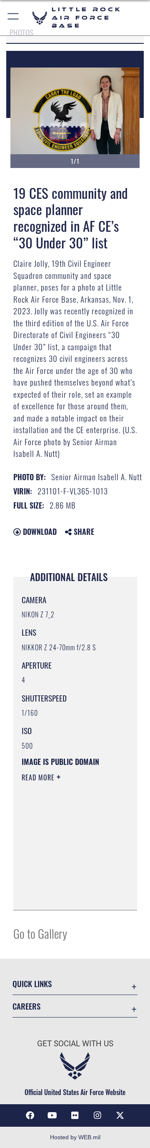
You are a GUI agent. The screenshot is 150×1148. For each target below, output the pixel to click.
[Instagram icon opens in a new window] (97, 1115)
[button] (13, 17)
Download (39, 531)
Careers (26, 1006)
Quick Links (32, 984)
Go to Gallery (40, 933)
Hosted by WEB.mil (75, 1137)
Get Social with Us (75, 1043)
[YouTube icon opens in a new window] (52, 1115)
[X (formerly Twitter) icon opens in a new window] (120, 1115)
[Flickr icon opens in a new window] (75, 1115)
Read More (39, 777)
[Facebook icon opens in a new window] (30, 1115)
